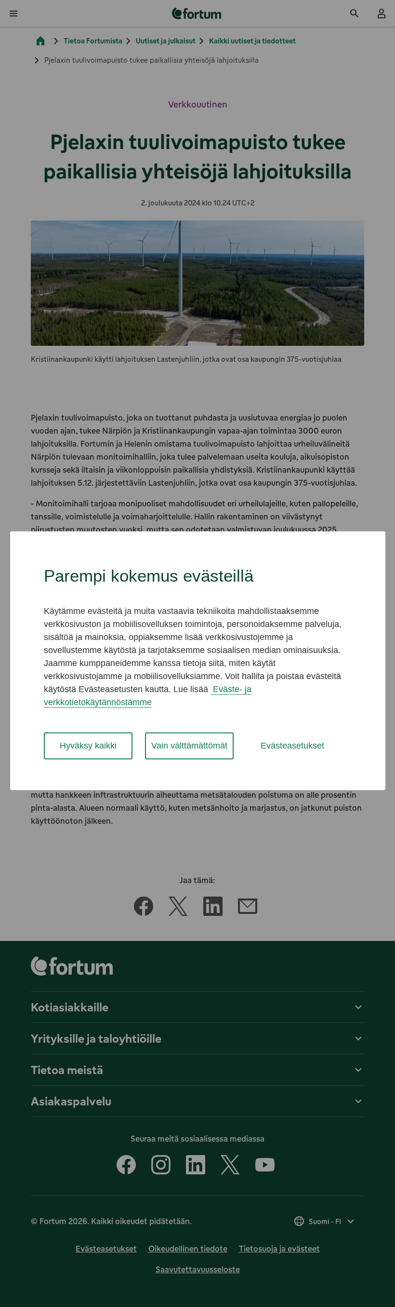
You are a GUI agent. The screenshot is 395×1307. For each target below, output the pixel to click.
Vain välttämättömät (189, 745)
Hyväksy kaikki (88, 745)
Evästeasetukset (292, 745)
